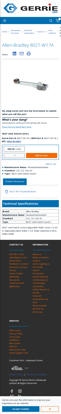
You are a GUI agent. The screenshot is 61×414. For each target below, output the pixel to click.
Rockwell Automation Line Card (40, 299)
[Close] (50, 409)
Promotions (38, 273)
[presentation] (15, 181)
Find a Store (15, 260)
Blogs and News (41, 257)
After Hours (15, 330)
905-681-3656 (16, 254)
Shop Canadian (40, 305)
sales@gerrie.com (18, 257)
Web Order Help (17, 349)
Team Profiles (16, 273)
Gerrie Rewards (40, 276)
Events (36, 270)
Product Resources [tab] (14, 181)
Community (38, 286)
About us (37, 254)
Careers (36, 260)
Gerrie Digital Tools (18, 352)
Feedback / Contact (18, 263)
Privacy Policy (16, 333)
